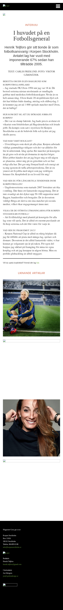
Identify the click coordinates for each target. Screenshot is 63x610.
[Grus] (6, 5)
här (37, 263)
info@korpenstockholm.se (12, 547)
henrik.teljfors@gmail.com (12, 564)
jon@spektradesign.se (10, 576)
